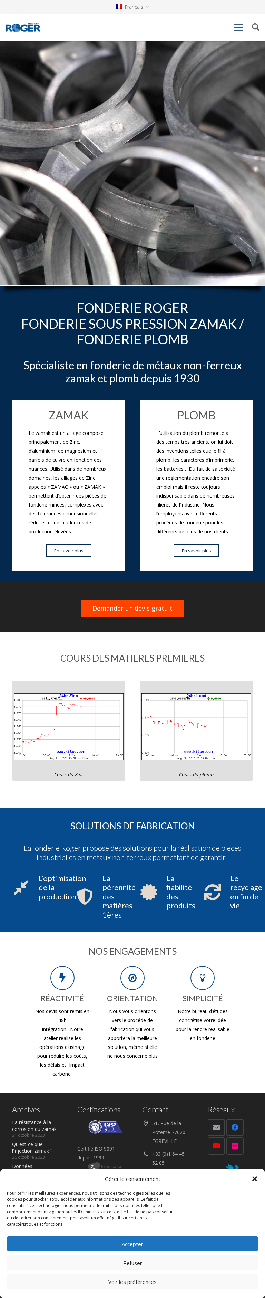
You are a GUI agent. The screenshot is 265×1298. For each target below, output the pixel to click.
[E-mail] (216, 1127)
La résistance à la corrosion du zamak (34, 1125)
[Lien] (23, 27)
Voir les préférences (132, 1281)
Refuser (132, 1262)
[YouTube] (216, 1146)
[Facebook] (235, 1127)
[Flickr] (235, 1146)
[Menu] (238, 27)
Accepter (132, 1243)
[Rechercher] (255, 27)
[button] (254, 1178)
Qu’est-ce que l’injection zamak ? (32, 1147)
